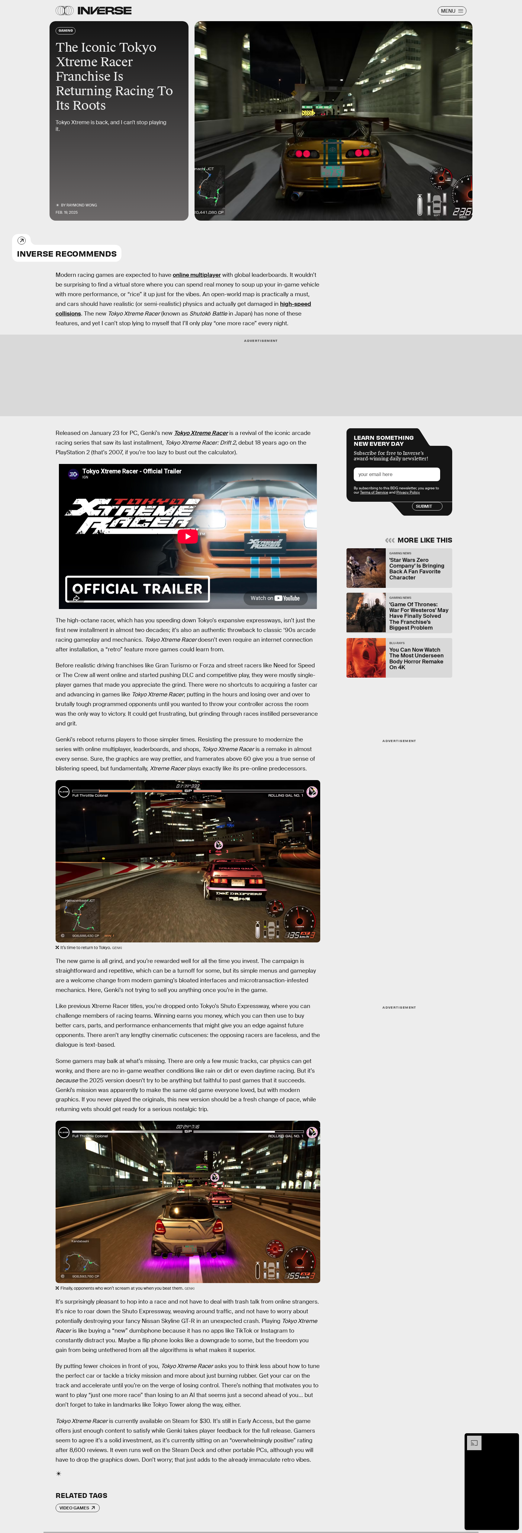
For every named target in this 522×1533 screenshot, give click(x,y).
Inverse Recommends (67, 253)
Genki (462, 217)
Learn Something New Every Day (384, 439)
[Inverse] (105, 11)
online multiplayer (197, 275)
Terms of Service (374, 492)
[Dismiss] (512, 1438)
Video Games (74, 1508)
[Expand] (471, 1438)
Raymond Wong (81, 205)
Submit (424, 506)
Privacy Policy (408, 492)
